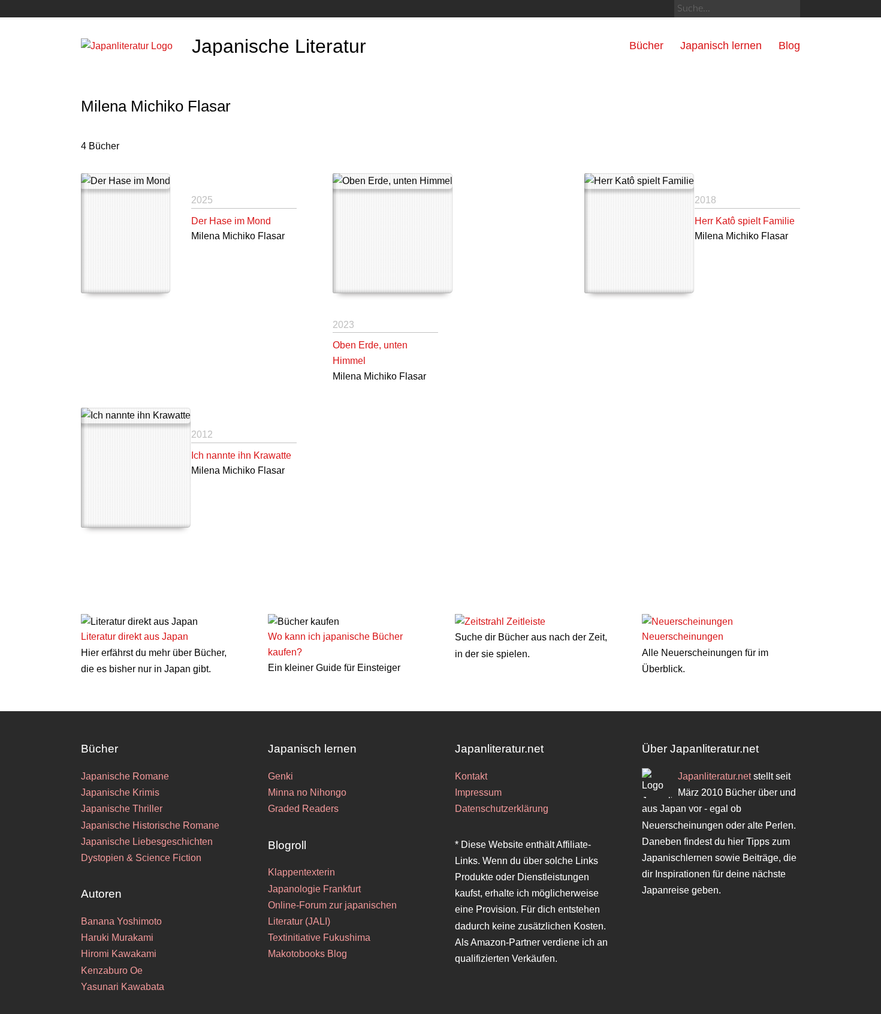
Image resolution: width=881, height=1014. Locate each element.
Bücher (646, 46)
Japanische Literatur (279, 46)
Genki (280, 776)
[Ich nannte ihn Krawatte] (136, 468)
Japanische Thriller (121, 809)
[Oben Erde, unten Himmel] (392, 233)
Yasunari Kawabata (122, 987)
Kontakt (471, 776)
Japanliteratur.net (714, 776)
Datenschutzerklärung (501, 809)
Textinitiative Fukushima (319, 937)
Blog (789, 46)
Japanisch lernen (721, 46)
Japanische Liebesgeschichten (147, 842)
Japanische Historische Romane (150, 825)
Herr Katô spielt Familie (745, 221)
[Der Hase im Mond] (125, 233)
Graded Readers (303, 809)
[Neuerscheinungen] (687, 621)
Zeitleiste (525, 621)
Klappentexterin (301, 872)
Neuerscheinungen (682, 636)
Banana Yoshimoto (121, 921)
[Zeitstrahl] (479, 621)
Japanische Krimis (120, 792)
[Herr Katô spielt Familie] (639, 233)
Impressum (478, 792)
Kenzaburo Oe (112, 970)
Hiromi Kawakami (118, 954)
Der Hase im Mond (231, 221)
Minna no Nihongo (307, 792)
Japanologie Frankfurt (314, 889)
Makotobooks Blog (307, 954)
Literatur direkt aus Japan (134, 636)
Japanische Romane (125, 776)
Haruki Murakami (117, 937)
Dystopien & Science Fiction (141, 858)
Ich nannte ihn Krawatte (241, 455)
